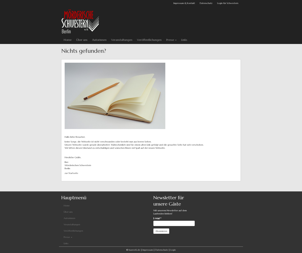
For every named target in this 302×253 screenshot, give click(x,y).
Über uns (81, 40)
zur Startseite (71, 173)
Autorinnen (99, 40)
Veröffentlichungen (149, 40)
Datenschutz (206, 3)
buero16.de (134, 249)
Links (184, 40)
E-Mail (157, 218)
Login (173, 249)
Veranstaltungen (121, 40)
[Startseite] (81, 21)
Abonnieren (161, 231)
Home (68, 40)
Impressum (148, 249)
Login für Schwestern (227, 3)
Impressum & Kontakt (184, 3)
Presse (170, 40)
